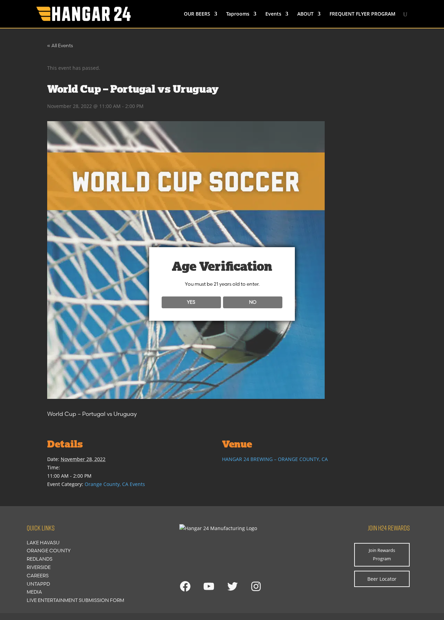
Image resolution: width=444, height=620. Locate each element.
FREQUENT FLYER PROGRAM (362, 14)
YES (191, 302)
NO (252, 302)
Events (273, 14)
